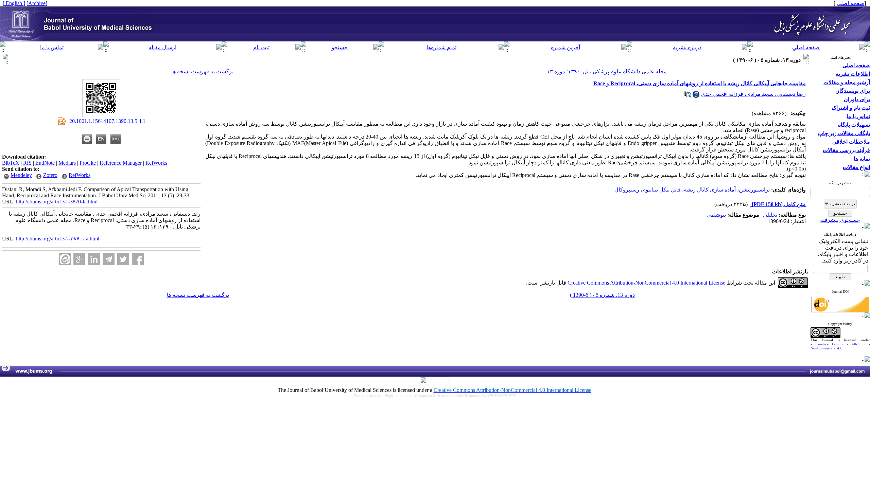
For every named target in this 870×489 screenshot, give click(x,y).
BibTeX (10, 163)
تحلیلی (770, 215)
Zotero (50, 175)
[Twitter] (123, 259)
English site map (399, 396)
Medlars (67, 163)
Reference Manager (121, 163)
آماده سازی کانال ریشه (710, 190)
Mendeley (21, 175)
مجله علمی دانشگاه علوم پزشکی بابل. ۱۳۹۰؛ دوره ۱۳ (607, 71)
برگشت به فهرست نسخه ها (202, 71)
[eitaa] (65, 259)
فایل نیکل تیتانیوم (661, 190)
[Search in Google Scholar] (696, 96)
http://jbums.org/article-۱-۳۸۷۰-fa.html (57, 238)
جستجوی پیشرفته (840, 220)
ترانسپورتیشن (754, 190)
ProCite (88, 163)
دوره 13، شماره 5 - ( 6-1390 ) (602, 295)
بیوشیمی (716, 215)
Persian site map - (369, 396)
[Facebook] (138, 259)
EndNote (45, 163)
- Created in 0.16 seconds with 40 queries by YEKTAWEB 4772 (464, 396)
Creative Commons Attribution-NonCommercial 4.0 (840, 346)
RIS (27, 163)
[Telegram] (109, 259)
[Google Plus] (79, 259)
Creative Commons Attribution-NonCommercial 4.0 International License (646, 283)
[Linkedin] (94, 259)
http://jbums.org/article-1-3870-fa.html (57, 201)
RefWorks (156, 163)
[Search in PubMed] (687, 96)
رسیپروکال (626, 190)
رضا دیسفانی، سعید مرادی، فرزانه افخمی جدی (753, 94)
